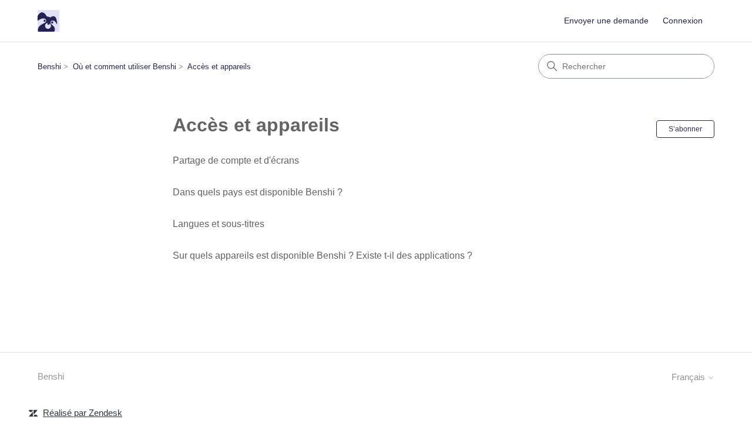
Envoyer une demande (606, 20)
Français (689, 377)
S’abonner (685, 129)
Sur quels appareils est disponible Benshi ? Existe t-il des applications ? (322, 255)
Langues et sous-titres (218, 224)
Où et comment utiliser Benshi (124, 66)
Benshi (49, 66)
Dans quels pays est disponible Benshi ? (258, 192)
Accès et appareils (219, 66)
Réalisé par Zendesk (82, 413)
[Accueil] (48, 21)
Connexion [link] (683, 20)
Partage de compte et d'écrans (236, 160)
